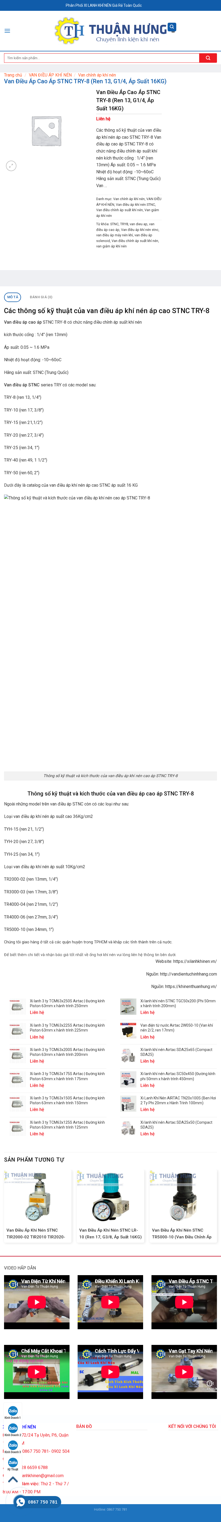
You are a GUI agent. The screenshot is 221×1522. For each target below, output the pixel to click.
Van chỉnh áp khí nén (97, 75)
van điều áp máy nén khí (114, 235)
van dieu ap (138, 224)
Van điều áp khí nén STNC (135, 205)
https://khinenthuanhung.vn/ (191, 986)
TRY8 (124, 224)
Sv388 (105, 1515)
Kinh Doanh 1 (13, 1417)
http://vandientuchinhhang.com (188, 974)
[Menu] (7, 30)
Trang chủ (13, 75)
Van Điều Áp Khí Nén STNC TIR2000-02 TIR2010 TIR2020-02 (35, 1237)
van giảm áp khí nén (111, 246)
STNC (114, 224)
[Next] (217, 1208)
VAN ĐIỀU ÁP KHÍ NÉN (50, 75)
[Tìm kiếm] (172, 27)
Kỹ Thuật (13, 1469)
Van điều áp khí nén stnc (139, 230)
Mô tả (12, 297)
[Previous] (4, 1208)
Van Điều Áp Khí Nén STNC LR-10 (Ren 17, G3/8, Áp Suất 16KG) (110, 1233)
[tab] (12, 297)
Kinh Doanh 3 (13, 1452)
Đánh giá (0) (41, 297)
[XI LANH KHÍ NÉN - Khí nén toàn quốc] (110, 31)
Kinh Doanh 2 (13, 1435)
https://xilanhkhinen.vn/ (195, 961)
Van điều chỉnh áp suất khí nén (119, 210)
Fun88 (115, 1515)
